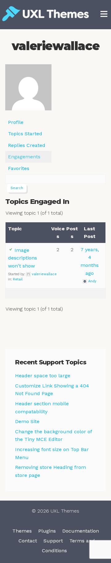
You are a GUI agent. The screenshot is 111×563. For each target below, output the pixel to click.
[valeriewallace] (28, 90)
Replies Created (26, 145)
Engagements (24, 157)
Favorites (18, 168)
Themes (22, 531)
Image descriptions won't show (22, 258)
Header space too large (42, 376)
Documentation (80, 531)
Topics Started (25, 134)
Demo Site (27, 421)
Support (53, 541)
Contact (27, 541)
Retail (18, 279)
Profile (15, 122)
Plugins (47, 531)
